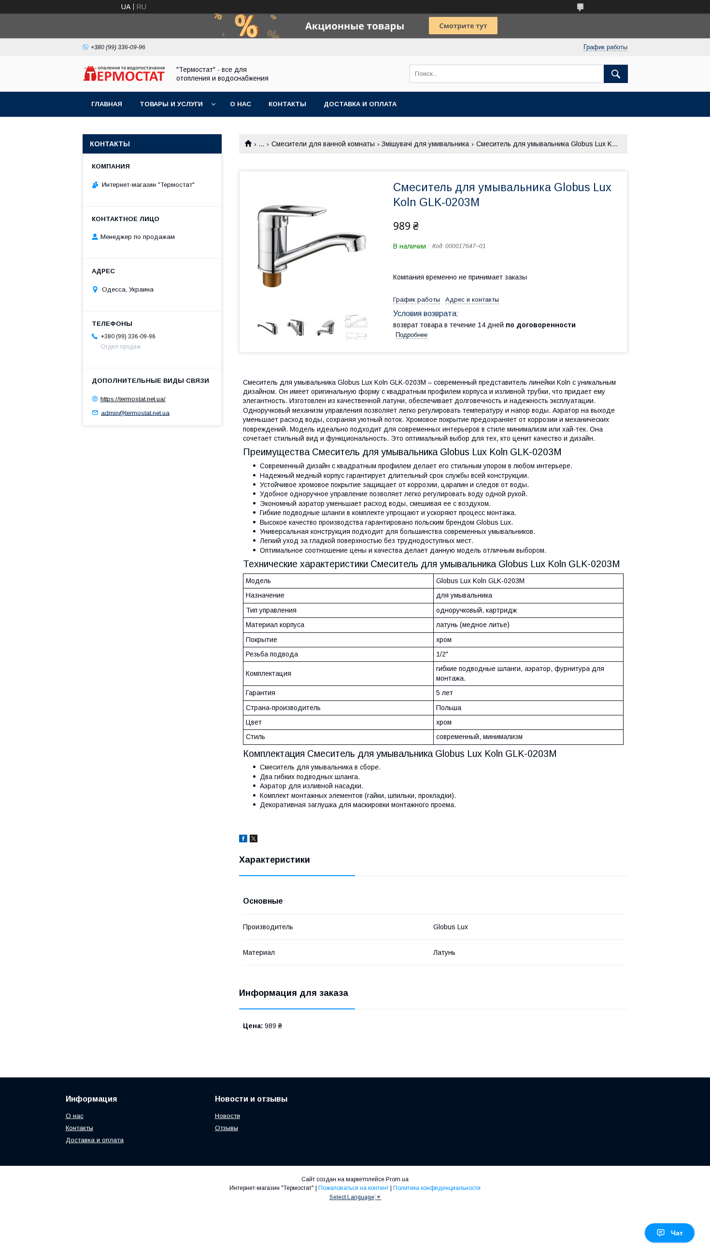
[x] (253, 840)
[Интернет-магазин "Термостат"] (124, 79)
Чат (677, 1233)
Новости (227, 1115)
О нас (240, 104)
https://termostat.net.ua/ (133, 399)
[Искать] (616, 74)
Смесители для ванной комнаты (323, 144)
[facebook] (243, 840)
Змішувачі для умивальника (425, 144)
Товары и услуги (171, 104)
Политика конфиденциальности (437, 1188)
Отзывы (226, 1128)
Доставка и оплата (360, 104)
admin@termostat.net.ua (135, 412)
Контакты (287, 104)
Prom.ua (397, 1179)
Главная (106, 104)
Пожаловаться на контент (353, 1188)
